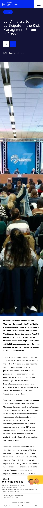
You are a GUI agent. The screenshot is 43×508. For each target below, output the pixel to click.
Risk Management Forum (13, 327)
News (8, 12)
